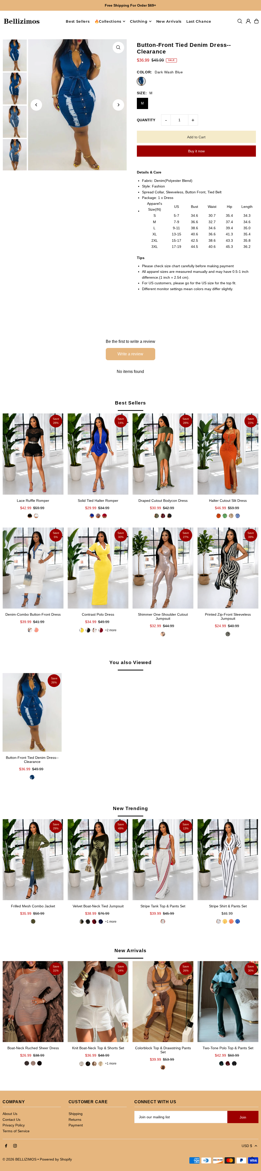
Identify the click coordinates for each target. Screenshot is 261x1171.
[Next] (118, 105)
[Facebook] (6, 1146)
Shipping (76, 1114)
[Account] (248, 21)
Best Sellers (130, 403)
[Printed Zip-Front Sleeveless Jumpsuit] (228, 568)
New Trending (130, 808)
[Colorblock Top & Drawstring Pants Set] (163, 1001)
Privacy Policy (14, 1125)
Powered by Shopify (56, 1159)
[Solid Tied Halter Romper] (98, 453)
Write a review (130, 354)
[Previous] (36, 105)
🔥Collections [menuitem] (108, 21)
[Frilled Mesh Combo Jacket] (33, 859)
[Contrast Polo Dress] (98, 568)
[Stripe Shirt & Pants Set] (228, 859)
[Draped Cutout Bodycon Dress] (163, 453)
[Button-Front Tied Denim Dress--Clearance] (32, 712)
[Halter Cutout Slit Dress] (228, 454)
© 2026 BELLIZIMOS (19, 1159)
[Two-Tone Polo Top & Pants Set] (228, 1001)
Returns (75, 1120)
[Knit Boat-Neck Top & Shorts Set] (98, 1001)
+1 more (110, 921)
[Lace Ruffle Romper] (33, 453)
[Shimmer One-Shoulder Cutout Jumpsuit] (163, 568)
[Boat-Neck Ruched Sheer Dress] (33, 1001)
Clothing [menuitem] (139, 21)
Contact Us (11, 1120)
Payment (76, 1125)
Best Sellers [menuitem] (77, 21)
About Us (10, 1114)
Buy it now (196, 151)
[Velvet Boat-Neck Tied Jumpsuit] (98, 859)
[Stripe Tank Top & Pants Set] (163, 859)
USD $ (247, 1146)
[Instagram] (15, 1146)
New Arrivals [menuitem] (168, 21)
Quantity (146, 120)
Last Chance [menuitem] (198, 21)
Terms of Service (16, 1131)
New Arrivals (130, 950)
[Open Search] (240, 21)
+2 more (110, 630)
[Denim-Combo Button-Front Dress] (33, 568)
